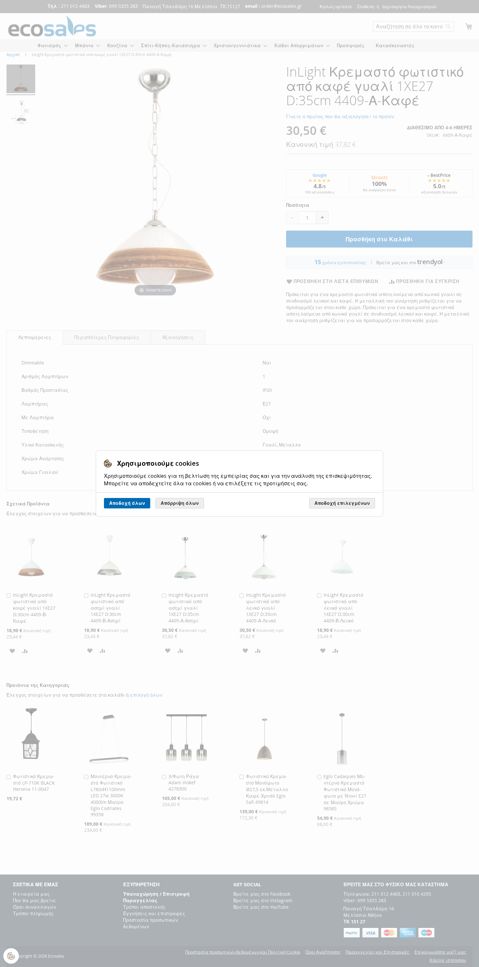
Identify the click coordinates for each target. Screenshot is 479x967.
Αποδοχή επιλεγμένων (342, 503)
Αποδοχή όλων (127, 503)
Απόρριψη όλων (180, 503)
